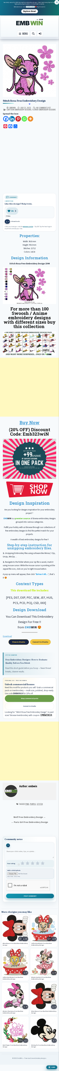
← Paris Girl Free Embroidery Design (29, 822)
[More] (30, 119)
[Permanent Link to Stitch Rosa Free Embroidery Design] (29, 70)
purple (33, 804)
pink (27, 804)
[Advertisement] (29, 161)
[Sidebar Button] (40, 33)
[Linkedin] (12, 119)
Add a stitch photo (13, 871)
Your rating (11, 864)
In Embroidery (30, 7)
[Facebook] (6, 119)
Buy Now (29, 422)
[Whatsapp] (24, 119)
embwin (12, 108)
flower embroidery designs (44, 109)
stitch (40, 804)
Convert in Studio (40, 642)
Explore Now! (29, 11)
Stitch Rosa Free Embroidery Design (24, 100)
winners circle (28, 227)
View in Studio (18, 642)
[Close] (56, 2)
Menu (24, 33)
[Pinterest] (18, 119)
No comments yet (43, 108)
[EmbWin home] (29, 22)
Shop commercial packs (29, 698)
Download (7, 636)
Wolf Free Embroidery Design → (30, 817)
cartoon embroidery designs (19, 109)
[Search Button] (33, 33)
